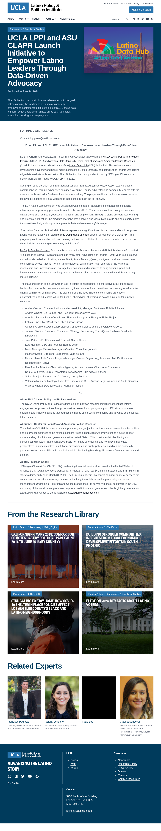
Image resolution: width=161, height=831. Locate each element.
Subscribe (147, 3)
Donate (122, 771)
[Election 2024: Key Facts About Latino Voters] (117, 622)
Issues (74, 760)
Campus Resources (129, 779)
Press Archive (111, 3)
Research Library (130, 3)
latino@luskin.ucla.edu (79, 810)
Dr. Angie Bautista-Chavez (35, 250)
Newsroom (124, 760)
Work (73, 764)
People (74, 767)
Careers (122, 775)
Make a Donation (141, 9)
